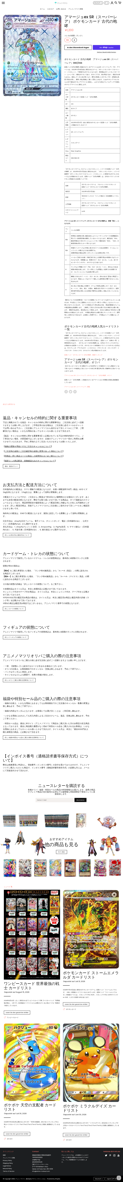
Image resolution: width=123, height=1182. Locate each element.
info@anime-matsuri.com (41, 1171)
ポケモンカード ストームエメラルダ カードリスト (91, 975)
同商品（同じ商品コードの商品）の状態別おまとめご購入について (33, 456)
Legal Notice (7, 1166)
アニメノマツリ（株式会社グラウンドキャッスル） (30, 1179)
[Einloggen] (112, 2)
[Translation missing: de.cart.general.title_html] (119, 2)
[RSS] (11, 887)
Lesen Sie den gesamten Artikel (17, 1012)
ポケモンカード (71, 1009)
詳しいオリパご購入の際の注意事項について (19, 680)
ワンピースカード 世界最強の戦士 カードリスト (31, 986)
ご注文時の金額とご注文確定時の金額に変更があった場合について (33, 451)
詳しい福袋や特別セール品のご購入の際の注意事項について (24, 737)
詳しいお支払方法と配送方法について (17, 535)
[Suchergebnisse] (115, 2)
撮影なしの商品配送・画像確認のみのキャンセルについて (30, 461)
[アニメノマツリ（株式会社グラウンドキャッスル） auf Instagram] (114, 1157)
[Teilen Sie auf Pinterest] (75, 391)
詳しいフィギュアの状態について (15, 637)
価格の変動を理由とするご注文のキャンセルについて (28, 446)
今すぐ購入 (61, 852)
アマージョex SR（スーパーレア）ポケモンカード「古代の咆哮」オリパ (88, 375)
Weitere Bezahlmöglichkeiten (106, 52)
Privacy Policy (7, 1160)
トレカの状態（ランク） (73, 35)
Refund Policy (7, 1169)
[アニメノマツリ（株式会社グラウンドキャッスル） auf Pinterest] (110, 1157)
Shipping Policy (8, 1163)
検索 (4, 1155)
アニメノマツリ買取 (9, 1158)
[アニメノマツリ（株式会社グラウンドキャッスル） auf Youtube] (118, 1157)
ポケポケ (10, 1139)
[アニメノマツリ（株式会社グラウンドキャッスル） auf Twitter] (106, 1157)
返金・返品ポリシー (11, 466)
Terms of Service (8, 1171)
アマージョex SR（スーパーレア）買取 (77, 387)
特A (67, 40)
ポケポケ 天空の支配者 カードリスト (30, 1107)
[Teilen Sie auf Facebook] (66, 391)
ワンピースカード (12, 1017)
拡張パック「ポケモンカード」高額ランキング (83, 355)
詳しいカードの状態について (14, 609)
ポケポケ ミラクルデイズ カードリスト (89, 1108)
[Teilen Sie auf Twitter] (70, 391)
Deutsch (97, 3)
